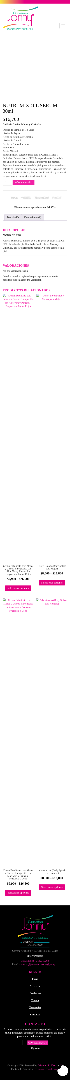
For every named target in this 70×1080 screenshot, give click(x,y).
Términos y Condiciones (46, 1069)
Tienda (35, 1000)
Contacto (35, 1014)
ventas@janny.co (49, 964)
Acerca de (35, 986)
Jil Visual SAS (55, 1065)
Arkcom (42, 1065)
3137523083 (27, 961)
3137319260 (42, 961)
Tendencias (35, 1007)
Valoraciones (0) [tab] (32, 217)
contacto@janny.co (29, 964)
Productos (35, 993)
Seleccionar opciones (18, 588)
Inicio (35, 979)
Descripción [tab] (13, 217)
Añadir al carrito (23, 182)
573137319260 (35, 945)
